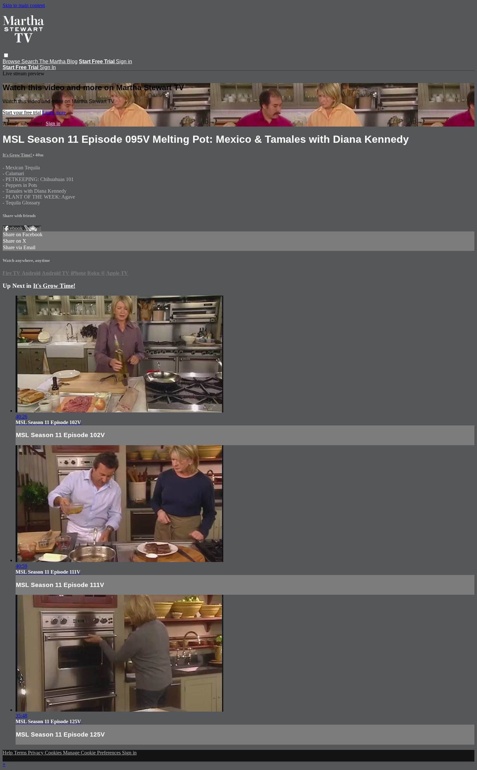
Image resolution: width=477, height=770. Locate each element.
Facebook (13, 228)
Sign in (124, 61)
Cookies (54, 752)
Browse (12, 61)
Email (35, 228)
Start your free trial (22, 112)
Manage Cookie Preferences (92, 752)
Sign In (48, 67)
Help (8, 752)
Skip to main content (24, 5)
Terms (21, 752)
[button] (6, 55)
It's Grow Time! (18, 155)
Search (30, 61)
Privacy (36, 752)
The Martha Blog (58, 61)
